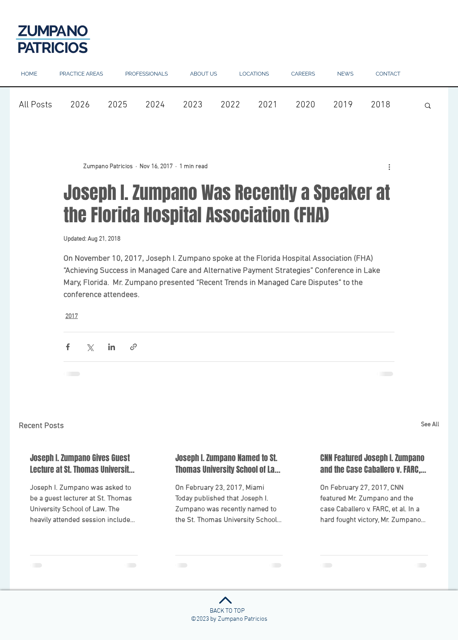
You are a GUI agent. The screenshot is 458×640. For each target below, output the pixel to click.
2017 (71, 316)
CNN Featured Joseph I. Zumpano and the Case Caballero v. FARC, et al (372, 463)
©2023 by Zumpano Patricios (229, 619)
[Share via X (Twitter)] (89, 347)
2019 (343, 105)
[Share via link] (133, 347)
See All (430, 424)
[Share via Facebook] (68, 347)
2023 (193, 105)
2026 (80, 105)
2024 (155, 105)
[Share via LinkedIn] (111, 347)
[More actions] (389, 166)
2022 (230, 105)
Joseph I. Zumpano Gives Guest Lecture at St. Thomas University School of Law (81, 463)
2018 (380, 105)
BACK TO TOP (227, 611)
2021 (268, 105)
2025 (117, 105)
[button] (254, 74)
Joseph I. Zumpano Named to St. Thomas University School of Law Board (227, 463)
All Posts (35, 105)
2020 (305, 105)
